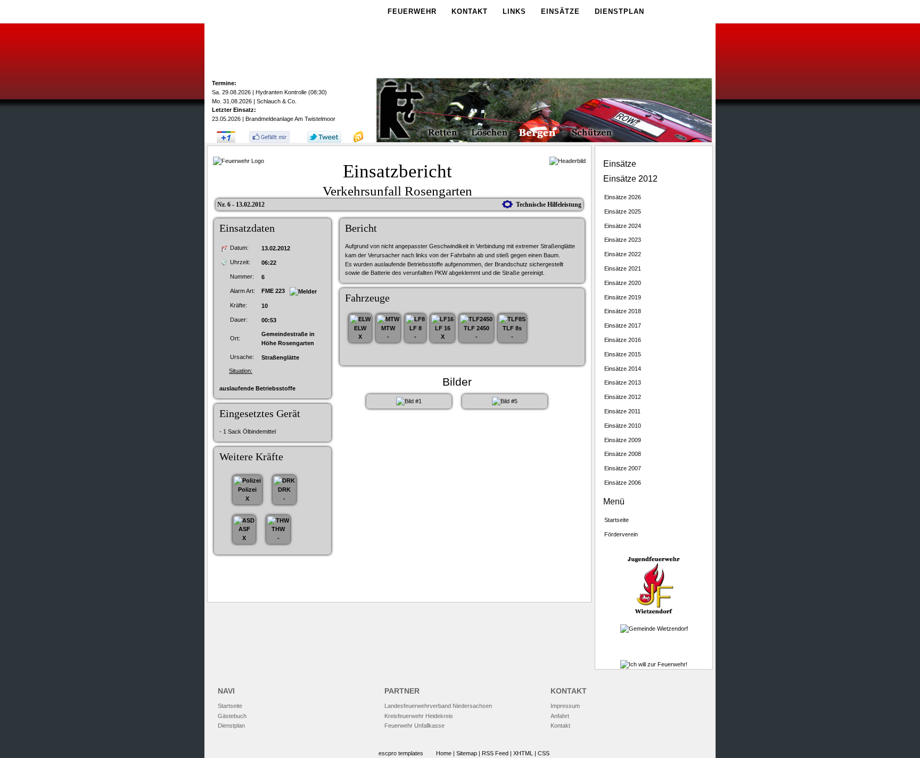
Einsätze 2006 (622, 482)
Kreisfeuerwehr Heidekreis (418, 716)
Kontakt (469, 11)
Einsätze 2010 (622, 425)
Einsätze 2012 (622, 397)
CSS (543, 753)
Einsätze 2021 (622, 268)
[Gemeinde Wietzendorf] (654, 628)
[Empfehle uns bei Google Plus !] (226, 140)
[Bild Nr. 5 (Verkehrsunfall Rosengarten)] (505, 401)
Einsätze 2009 (622, 440)
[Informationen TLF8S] (512, 319)
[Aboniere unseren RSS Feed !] (358, 140)
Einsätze (560, 11)
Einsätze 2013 (622, 382)
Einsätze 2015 (622, 354)
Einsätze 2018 (622, 311)
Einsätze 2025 (622, 211)
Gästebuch (232, 716)
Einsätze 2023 (622, 240)
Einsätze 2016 (622, 340)
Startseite (616, 520)
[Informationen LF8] (415, 319)
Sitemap (466, 753)
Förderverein (621, 534)
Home (443, 753)
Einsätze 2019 (622, 297)
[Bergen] (544, 141)
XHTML (523, 753)
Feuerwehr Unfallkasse (414, 725)
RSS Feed (495, 753)
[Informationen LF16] (442, 319)
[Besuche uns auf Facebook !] (269, 140)
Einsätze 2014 (622, 368)
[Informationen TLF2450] (476, 319)
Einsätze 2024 (622, 226)
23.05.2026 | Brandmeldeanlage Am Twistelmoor (273, 119)
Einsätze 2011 (622, 411)
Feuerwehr (412, 11)
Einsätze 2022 (622, 254)
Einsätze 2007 (622, 468)
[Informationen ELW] (360, 319)
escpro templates (401, 753)
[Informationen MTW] (388, 319)
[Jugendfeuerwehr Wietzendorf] (653, 613)
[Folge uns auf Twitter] (324, 140)
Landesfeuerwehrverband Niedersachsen (438, 706)
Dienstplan (619, 11)
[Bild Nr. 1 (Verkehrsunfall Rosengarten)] (409, 401)
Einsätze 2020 (622, 283)
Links (514, 11)
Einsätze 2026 (622, 197)
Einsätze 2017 (622, 325)
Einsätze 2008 (622, 454)
